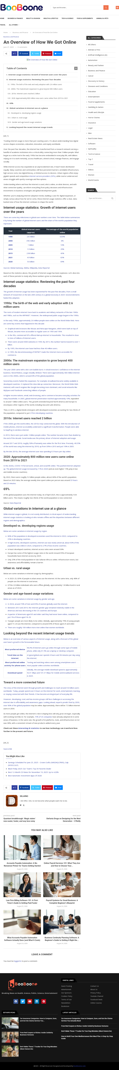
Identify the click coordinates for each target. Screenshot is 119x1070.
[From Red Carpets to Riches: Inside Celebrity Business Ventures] (10, 1037)
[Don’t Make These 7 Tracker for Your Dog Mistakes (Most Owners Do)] (10, 1051)
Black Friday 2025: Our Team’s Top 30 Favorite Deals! (29, 769)
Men (90, 133)
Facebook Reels (96, 999)
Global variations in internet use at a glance (29, 108)
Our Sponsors (66, 993)
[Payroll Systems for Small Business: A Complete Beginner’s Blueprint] (62, 884)
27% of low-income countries (54, 545)
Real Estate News (95, 138)
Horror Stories (94, 117)
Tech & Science (67, 18)
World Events (93, 180)
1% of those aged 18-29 (21, 617)
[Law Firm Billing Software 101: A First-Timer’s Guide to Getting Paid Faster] (22, 884)
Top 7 (90, 159)
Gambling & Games (95, 107)
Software (91, 143)
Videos (91, 169)
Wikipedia (33, 268)
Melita (26, 268)
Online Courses (96, 1003)
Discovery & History (96, 81)
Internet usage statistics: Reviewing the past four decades (35, 79)
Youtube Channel (96, 996)
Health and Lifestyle (96, 112)
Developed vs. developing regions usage (26, 113)
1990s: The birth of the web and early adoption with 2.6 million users (36, 84)
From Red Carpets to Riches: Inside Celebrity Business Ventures (84, 1026)
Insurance (92, 123)
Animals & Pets (102, 18)
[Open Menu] (117, 7)
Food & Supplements (85, 18)
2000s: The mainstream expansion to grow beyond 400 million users (37, 89)
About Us (93, 989)
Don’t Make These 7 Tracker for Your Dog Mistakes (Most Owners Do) (86, 1031)
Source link (7, 749)
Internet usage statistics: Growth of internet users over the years (37, 74)
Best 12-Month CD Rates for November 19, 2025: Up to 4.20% (33, 772)
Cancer (91, 76)
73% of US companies (44, 717)
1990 (10, 236)
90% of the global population (19, 705)
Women (91, 175)
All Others (13, 25)
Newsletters (65, 1003)
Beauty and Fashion (96, 65)
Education (92, 91)
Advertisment (66, 989)
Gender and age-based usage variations (27, 122)
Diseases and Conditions (98, 86)
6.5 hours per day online (61, 451)
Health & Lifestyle (50, 18)
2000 (10, 241)
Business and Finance (20, 32)
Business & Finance (15, 18)
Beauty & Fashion (33, 18)
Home (2, 18)
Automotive (92, 60)
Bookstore (65, 1006)
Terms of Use (66, 999)
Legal (90, 128)
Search (106, 7)
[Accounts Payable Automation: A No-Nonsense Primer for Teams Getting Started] (22, 847)
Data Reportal (44, 268)
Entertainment (94, 96)
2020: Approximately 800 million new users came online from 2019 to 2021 (40, 98)
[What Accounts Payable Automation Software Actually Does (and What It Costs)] (22, 922)
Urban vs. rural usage (19, 118)
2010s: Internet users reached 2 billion (26, 93)
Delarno (24, 796)
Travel (2, 25)
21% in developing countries (41, 413)
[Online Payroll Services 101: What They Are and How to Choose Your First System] (62, 847)
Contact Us (94, 986)
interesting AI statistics (28, 728)
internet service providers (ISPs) (42, 176)
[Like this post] (15, 53)
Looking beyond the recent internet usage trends (31, 127)
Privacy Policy (95, 993)
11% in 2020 (43, 469)
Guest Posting (66, 986)
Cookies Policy (66, 996)
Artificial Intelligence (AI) (97, 55)
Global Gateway (16, 268)
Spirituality (92, 149)
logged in (17, 961)
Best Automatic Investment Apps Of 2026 (25, 775)
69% (11, 103)
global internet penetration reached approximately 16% (47, 398)
